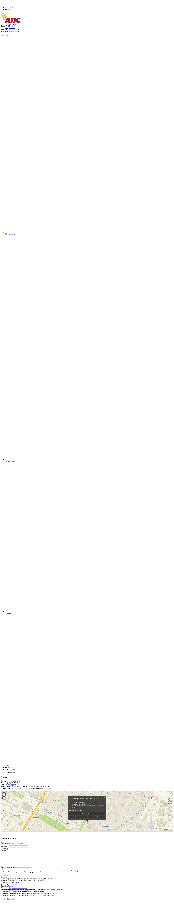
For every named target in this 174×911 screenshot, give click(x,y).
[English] (2, 33)
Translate (16, 31)
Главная (3, 772)
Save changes (11, 899)
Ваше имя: (5, 846)
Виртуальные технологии (18, 888)
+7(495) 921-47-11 (10, 24)
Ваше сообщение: (7, 867)
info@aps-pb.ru (10, 28)
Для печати (5, 877)
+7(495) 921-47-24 (11, 26)
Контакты (8, 9)
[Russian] (1, 33)
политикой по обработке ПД (68, 871)
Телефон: (4, 848)
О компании (9, 7)
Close (3, 899)
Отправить (5, 875)
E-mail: (3, 851)
